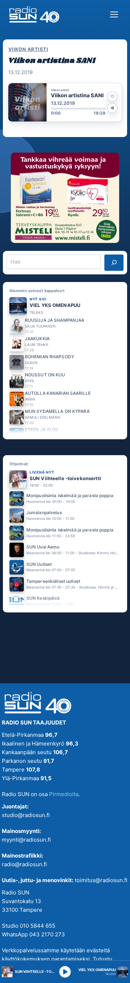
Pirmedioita (63, 794)
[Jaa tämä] (112, 108)
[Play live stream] (65, 972)
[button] (65, 102)
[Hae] (114, 262)
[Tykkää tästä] (112, 96)
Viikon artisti (28, 49)
